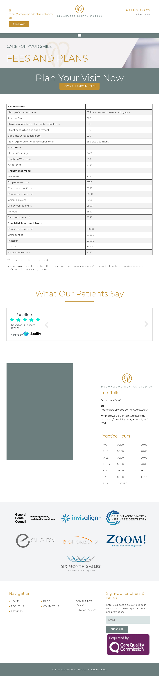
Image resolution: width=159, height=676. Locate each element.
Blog (46, 601)
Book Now (19, 24)
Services (17, 611)
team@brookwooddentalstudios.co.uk (31, 16)
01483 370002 (139, 10)
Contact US (51, 606)
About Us (17, 606)
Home (15, 601)
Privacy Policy (86, 609)
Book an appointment (79, 86)
